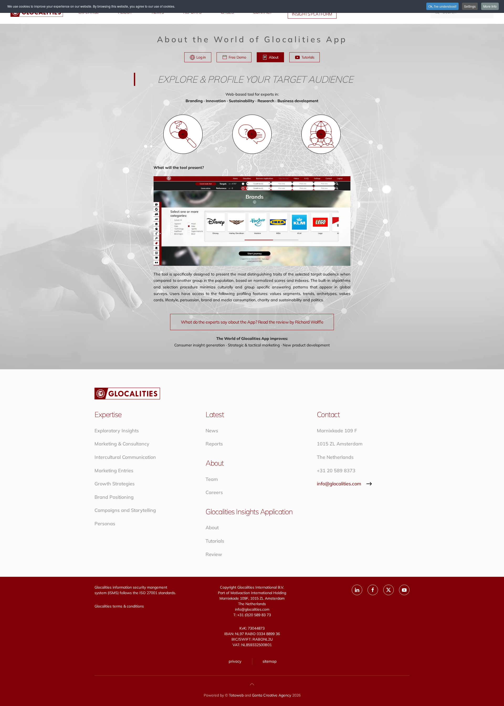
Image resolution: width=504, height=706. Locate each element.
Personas (104, 524)
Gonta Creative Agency (271, 695)
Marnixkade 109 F (337, 431)
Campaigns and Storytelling (125, 510)
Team (212, 479)
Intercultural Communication (125, 457)
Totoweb (236, 695)
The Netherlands (335, 457)
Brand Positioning (114, 497)
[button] (183, 134)
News (212, 431)
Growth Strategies (114, 484)
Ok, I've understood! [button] (442, 6)
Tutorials (307, 57)
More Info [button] (490, 6)
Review (214, 554)
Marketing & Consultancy (121, 444)
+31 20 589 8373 (336, 471)
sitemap (269, 661)
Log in (201, 57)
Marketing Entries (113, 471)
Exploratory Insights (116, 431)
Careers (214, 492)
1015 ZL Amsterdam (340, 444)
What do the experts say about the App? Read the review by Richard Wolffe (252, 322)
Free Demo (237, 57)
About (274, 57)
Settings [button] (470, 6)
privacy (235, 661)
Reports (214, 444)
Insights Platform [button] (312, 14)
